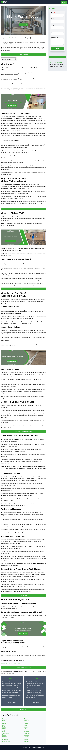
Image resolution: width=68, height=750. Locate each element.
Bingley (4, 728)
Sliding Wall (9, 37)
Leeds (3, 731)
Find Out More (23, 595)
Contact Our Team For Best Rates (23, 208)
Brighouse (26, 720)
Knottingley (26, 741)
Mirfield (25, 726)
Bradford (4, 726)
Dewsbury (26, 723)
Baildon (10, 663)
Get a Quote (22, 24)
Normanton (26, 734)
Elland (25, 730)
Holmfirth (26, 739)
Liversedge (5, 739)
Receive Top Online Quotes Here (23, 667)
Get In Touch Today (23, 54)
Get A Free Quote (23, 709)
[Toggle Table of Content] (13, 59)
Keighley (4, 736)
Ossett (25, 728)
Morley (4, 734)
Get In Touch (57, 57)
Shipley (14, 663)
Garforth (26, 725)
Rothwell (26, 718)
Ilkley (3, 730)
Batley (3, 738)
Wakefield (26, 731)
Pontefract (26, 738)
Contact (64, 2)
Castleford (26, 736)
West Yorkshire (5, 733)
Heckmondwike (6, 741)
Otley (7, 663)
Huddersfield (27, 733)
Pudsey (18, 663)
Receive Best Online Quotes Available (23, 288)
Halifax (25, 722)
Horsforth (3, 663)
